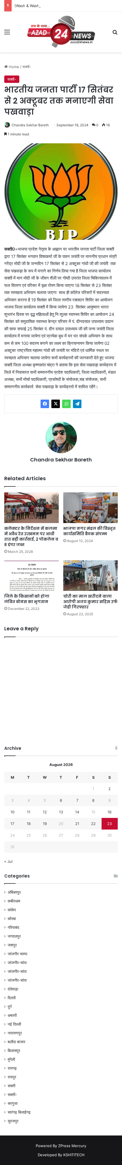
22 (93, 823)
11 (28, 812)
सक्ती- (26, 66)
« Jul (8, 861)
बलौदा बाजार (16, 1042)
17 (12, 823)
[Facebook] (45, 404)
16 (110, 812)
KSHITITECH (74, 1155)
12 (45, 812)
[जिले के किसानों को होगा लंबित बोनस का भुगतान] (31, 575)
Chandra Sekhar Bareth (30, 125)
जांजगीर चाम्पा (17, 954)
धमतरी (12, 1015)
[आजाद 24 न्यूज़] (61, 32)
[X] (55, 404)
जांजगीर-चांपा (17, 962)
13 (61, 812)
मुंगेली (11, 1059)
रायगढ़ (12, 1068)
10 (12, 812)
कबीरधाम (14, 901)
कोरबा (12, 918)
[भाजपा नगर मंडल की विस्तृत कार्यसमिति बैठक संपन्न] (90, 507)
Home (13, 66)
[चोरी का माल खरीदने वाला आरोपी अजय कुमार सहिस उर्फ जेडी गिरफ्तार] (90, 575)
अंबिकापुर (14, 892)
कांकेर (12, 910)
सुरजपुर (13, 1121)
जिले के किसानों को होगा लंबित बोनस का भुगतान (26, 598)
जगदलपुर (14, 936)
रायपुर (12, 1077)
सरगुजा (13, 1103)
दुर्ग (10, 1006)
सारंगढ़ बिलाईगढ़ (19, 1112)
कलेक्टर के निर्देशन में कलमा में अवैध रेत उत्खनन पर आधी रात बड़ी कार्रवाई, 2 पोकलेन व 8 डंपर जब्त (31, 536)
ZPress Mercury (72, 1145)
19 (45, 823)
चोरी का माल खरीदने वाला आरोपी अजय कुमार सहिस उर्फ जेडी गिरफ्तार (90, 601)
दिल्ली (12, 998)
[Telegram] (77, 404)
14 (77, 812)
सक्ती (11, 1086)
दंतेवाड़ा (13, 989)
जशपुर (12, 945)
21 (77, 823)
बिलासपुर (14, 1050)
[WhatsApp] (66, 404)
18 (29, 823)
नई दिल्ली (14, 1024)
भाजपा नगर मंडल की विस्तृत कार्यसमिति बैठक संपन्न (89, 531)
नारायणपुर (15, 1033)
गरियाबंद (13, 927)
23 (109, 823)
